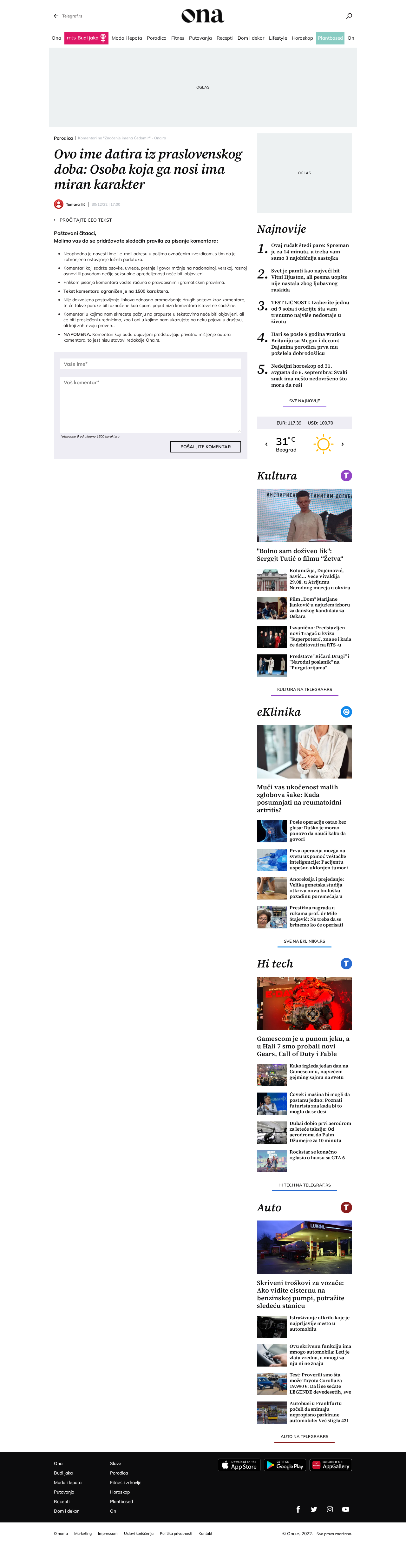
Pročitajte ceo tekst (83, 219)
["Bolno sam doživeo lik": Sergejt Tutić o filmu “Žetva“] (304, 515)
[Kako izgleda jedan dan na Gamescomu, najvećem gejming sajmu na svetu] (272, 1075)
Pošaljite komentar (205, 447)
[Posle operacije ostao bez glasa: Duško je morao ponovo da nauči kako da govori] (272, 831)
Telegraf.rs (72, 15)
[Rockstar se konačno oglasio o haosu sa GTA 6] (272, 1161)
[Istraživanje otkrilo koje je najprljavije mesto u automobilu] (272, 1327)
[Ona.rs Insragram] (330, 1509)
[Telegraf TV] (345, 1509)
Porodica (63, 138)
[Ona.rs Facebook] (298, 1509)
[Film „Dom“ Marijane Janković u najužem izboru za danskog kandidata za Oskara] (272, 608)
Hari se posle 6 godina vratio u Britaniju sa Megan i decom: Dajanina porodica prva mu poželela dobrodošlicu (301, 343)
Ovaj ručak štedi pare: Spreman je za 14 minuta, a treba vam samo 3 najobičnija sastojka (303, 251)
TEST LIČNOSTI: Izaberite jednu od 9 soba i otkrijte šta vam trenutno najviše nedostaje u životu (303, 311)
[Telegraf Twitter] (314, 1509)
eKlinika (279, 711)
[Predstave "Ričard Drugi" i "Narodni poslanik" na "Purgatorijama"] (272, 665)
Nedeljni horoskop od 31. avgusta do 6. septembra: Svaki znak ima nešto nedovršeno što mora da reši (302, 375)
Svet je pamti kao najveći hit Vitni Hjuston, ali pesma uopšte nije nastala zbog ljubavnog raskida (302, 280)
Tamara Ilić (75, 204)
